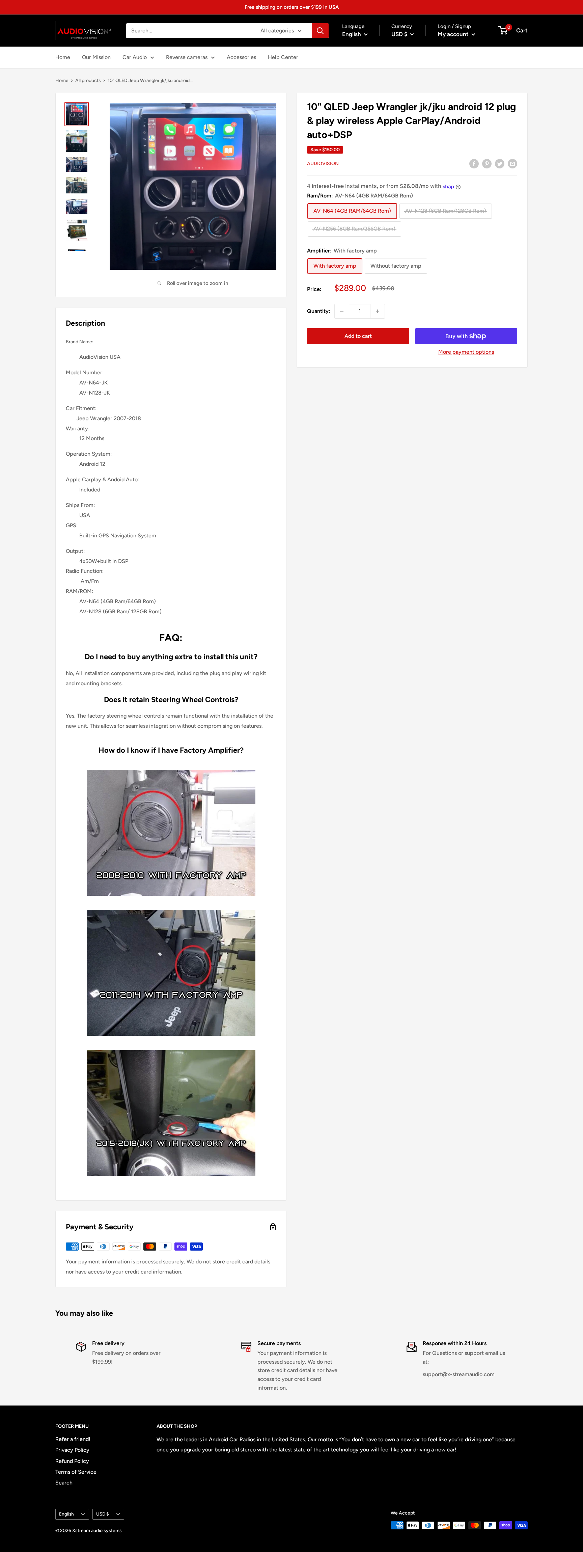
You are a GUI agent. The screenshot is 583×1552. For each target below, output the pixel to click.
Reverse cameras (186, 57)
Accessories (241, 57)
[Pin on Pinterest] (487, 163)
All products (88, 80)
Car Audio (134, 57)
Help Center (283, 57)
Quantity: (318, 311)
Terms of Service (75, 1472)
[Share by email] (512, 163)
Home (62, 57)
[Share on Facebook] (474, 163)
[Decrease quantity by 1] (342, 311)
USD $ (102, 1514)
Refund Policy (72, 1461)
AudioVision (323, 164)
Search (64, 1482)
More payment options (466, 352)
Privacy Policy (72, 1450)
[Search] (320, 30)
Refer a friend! (72, 1439)
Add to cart (358, 336)
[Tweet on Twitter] (499, 163)
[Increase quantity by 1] (377, 311)
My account (454, 34)
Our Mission (96, 57)
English (66, 1514)
